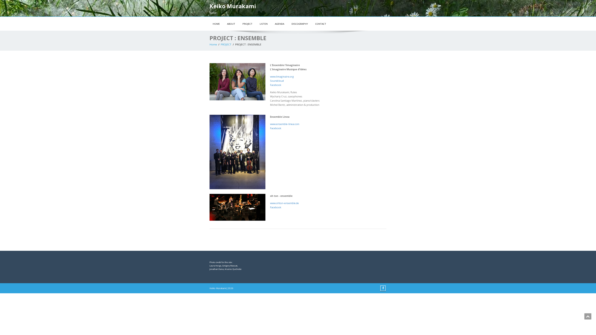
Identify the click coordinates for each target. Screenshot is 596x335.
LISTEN (264, 23)
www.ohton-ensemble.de (284, 203)
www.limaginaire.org (282, 76)
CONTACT (320, 23)
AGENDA (279, 23)
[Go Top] (587, 316)
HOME (216, 23)
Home (213, 44)
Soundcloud (277, 81)
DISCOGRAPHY (299, 23)
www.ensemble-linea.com (284, 124)
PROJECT (247, 23)
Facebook (275, 85)
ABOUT (231, 23)
